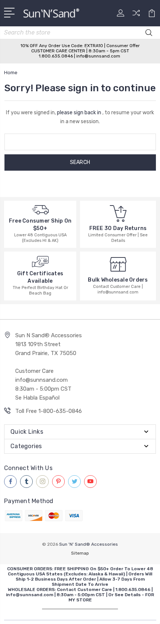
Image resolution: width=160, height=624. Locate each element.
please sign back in (79, 112)
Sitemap (80, 553)
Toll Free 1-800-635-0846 (48, 411)
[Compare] (136, 15)
